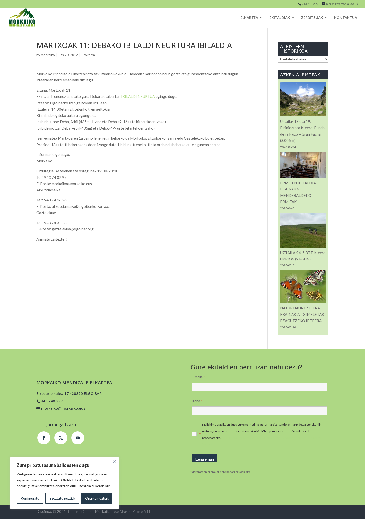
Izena (197, 401)
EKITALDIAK (279, 18)
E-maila (198, 377)
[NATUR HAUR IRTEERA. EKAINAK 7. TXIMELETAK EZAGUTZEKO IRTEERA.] (303, 287)
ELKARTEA (249, 18)
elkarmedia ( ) (76, 512)
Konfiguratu (30, 498)
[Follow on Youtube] (77, 437)
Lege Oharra (121, 512)
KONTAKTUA (345, 18)
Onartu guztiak (97, 498)
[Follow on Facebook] (43, 437)
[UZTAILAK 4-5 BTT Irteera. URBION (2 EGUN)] (303, 231)
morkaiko (48, 55)
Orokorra (88, 55)
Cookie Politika (143, 512)
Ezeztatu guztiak (62, 498)
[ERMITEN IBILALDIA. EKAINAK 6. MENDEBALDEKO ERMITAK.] (303, 166)
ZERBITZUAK (312, 18)
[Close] (114, 461)
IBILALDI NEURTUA (138, 96)
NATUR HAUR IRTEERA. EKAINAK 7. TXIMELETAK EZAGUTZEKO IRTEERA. (302, 314)
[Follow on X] (60, 437)
